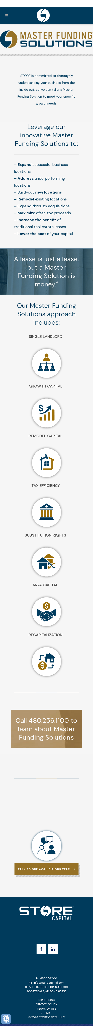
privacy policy (46, 1004)
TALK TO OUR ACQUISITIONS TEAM (44, 869)
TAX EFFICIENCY (45, 485)
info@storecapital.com (48, 983)
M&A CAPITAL (45, 585)
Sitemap (46, 1013)
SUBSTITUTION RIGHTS (45, 535)
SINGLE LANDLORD (45, 336)
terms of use (46, 1008)
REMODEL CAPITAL (45, 435)
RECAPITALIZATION (46, 634)
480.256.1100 (47, 978)
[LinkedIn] (53, 949)
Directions (46, 1000)
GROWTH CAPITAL (45, 386)
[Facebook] (41, 949)
